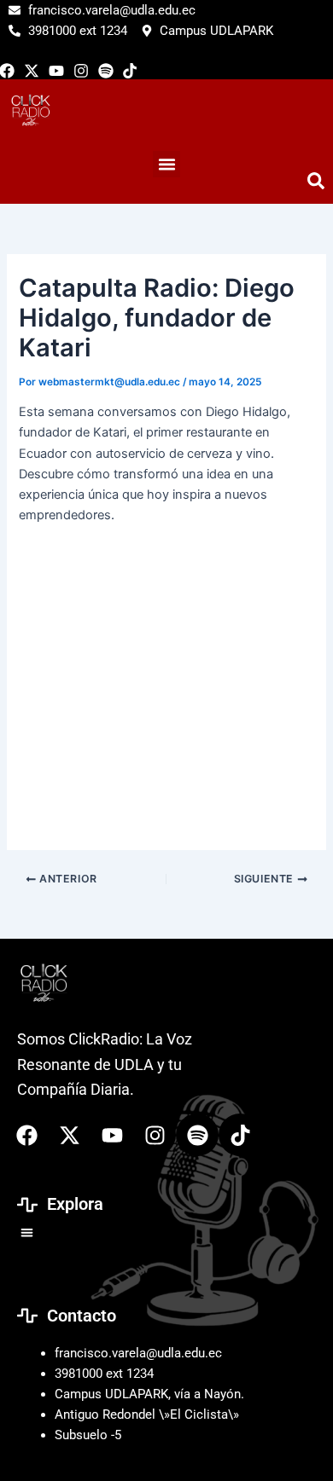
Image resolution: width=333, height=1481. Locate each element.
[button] (27, 1232)
